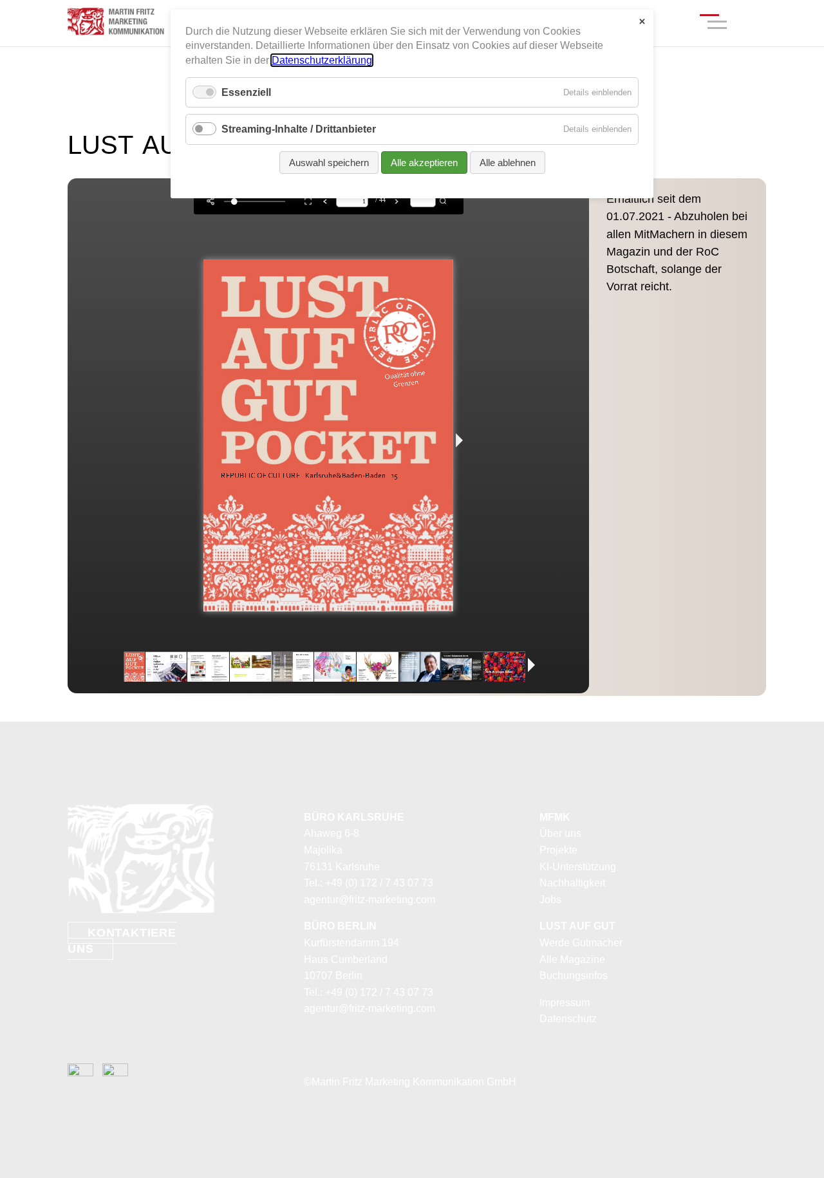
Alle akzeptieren (424, 162)
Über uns (560, 833)
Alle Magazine (572, 959)
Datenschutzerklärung (322, 60)
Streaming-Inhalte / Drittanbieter (298, 129)
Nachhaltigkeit (572, 882)
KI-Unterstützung (577, 866)
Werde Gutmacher (581, 942)
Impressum (564, 1002)
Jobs (550, 899)
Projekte (558, 850)
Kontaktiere (122, 941)
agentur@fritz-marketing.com (369, 899)
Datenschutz (568, 1018)
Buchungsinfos (573, 975)
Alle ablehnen (508, 162)
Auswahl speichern (329, 162)
